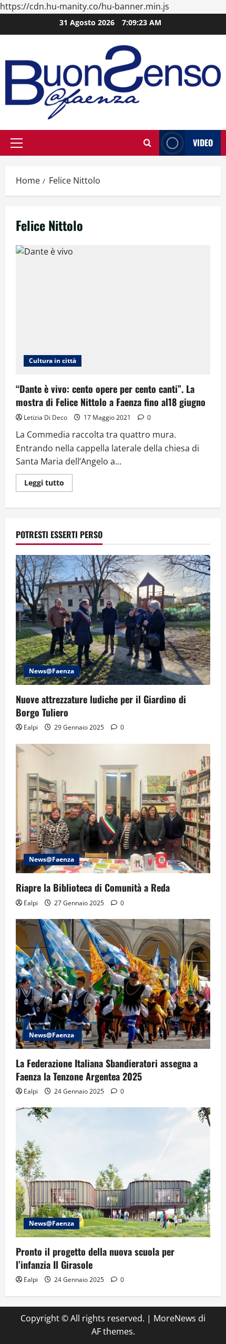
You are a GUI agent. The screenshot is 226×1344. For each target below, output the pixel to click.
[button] (16, 143)
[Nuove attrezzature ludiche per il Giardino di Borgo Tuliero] (113, 620)
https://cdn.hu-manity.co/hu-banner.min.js (84, 6)
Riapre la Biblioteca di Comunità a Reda (93, 887)
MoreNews (174, 1318)
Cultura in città (52, 360)
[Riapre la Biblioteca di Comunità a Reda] (113, 809)
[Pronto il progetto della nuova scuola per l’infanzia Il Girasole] (113, 1172)
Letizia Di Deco (45, 417)
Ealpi (31, 727)
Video (203, 142)
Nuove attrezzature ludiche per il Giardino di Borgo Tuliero (101, 705)
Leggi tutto (48, 484)
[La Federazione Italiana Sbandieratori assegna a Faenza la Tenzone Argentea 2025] (113, 984)
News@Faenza (51, 670)
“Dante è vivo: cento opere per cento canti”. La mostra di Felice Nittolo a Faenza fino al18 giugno (113, 310)
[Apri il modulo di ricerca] (147, 143)
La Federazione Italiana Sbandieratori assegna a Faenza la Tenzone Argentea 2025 (107, 1069)
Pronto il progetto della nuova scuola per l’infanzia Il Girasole (95, 1258)
